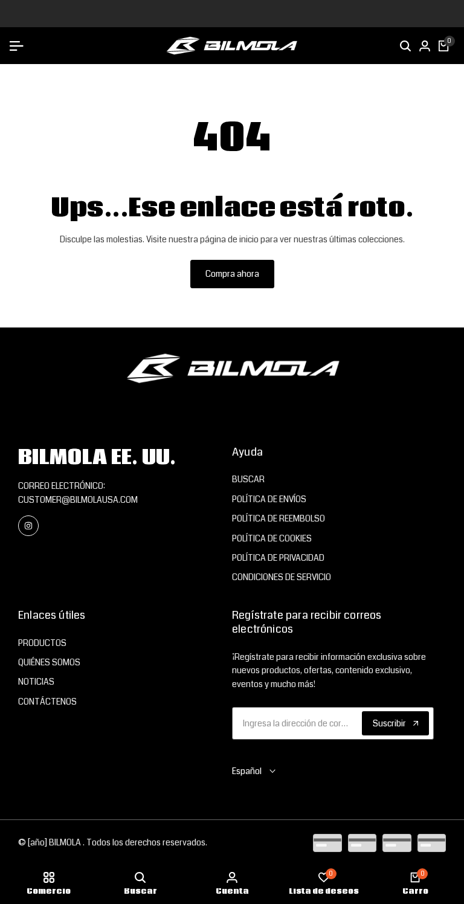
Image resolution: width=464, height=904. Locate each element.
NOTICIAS (36, 682)
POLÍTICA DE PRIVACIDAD (278, 558)
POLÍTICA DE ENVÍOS (269, 499)
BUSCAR (248, 479)
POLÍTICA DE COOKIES (272, 538)
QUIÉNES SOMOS (49, 662)
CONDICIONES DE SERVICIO (281, 577)
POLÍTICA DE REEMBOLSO (278, 518)
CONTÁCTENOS (47, 702)
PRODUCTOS (42, 643)
